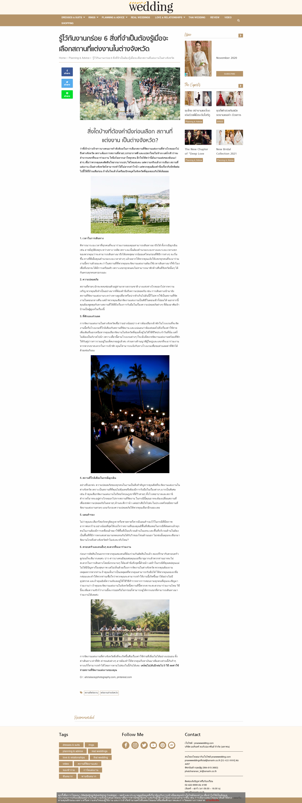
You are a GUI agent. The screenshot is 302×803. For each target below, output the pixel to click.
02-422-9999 (228, 760)
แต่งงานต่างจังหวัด (109, 693)
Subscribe (229, 73)
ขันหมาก (68, 776)
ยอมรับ (237, 797)
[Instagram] (135, 745)
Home (62, 58)
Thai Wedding (101, 757)
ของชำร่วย (69, 770)
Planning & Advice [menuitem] (113, 17)
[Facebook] (126, 745)
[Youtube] (153, 745)
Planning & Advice (79, 58)
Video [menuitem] (228, 17)
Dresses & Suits (71, 745)
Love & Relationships (74, 757)
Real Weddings (99, 751)
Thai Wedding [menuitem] (197, 17)
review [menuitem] (214, 17)
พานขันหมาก (88, 776)
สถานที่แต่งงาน (91, 693)
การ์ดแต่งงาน (91, 770)
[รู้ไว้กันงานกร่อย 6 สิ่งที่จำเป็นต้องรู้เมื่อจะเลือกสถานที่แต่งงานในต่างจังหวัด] (241, 86)
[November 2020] (241, 35)
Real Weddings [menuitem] (140, 17)
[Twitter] (144, 745)
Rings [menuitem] (91, 17)
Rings (91, 745)
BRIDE (220, 121)
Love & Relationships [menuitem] (168, 17)
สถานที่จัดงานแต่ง (88, 763)
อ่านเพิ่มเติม (212, 800)
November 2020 (226, 58)
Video (66, 763)
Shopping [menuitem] (67, 23)
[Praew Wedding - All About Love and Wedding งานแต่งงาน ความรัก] (151, 7)
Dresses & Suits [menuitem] (72, 17)
